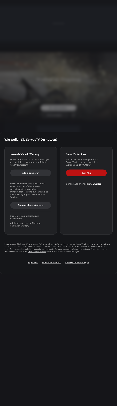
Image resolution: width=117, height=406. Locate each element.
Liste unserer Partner (37, 252)
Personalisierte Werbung (31, 205)
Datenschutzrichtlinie (51, 262)
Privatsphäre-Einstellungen (77, 262)
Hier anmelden (93, 184)
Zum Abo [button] (86, 173)
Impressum (33, 262)
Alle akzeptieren (30, 173)
